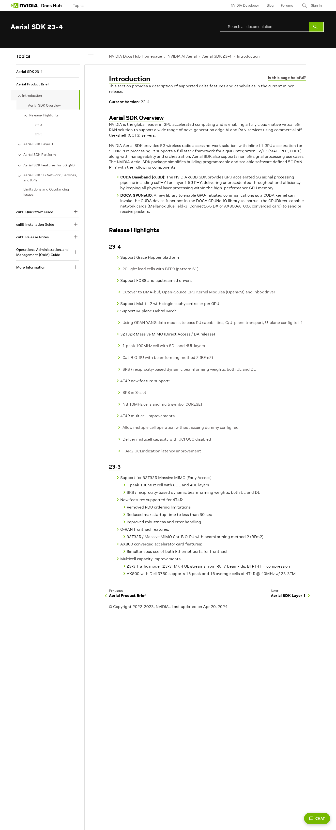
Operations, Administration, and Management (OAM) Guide (42, 252)
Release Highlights (134, 230)
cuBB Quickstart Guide (34, 212)
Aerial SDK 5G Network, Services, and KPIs (50, 177)
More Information (30, 267)
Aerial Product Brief (32, 84)
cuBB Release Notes (32, 237)
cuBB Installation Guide (35, 224)
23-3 (115, 466)
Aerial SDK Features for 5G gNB (49, 165)
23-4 (115, 246)
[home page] (25, 5)
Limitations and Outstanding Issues (46, 192)
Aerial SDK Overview (136, 118)
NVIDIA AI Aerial (182, 56)
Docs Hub (51, 5)
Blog (270, 5)
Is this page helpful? (287, 77)
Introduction (248, 56)
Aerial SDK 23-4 (216, 56)
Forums (287, 5)
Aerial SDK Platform (39, 154)
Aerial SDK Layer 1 (38, 144)
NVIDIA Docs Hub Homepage (135, 56)
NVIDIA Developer (245, 5)
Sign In (316, 5)
